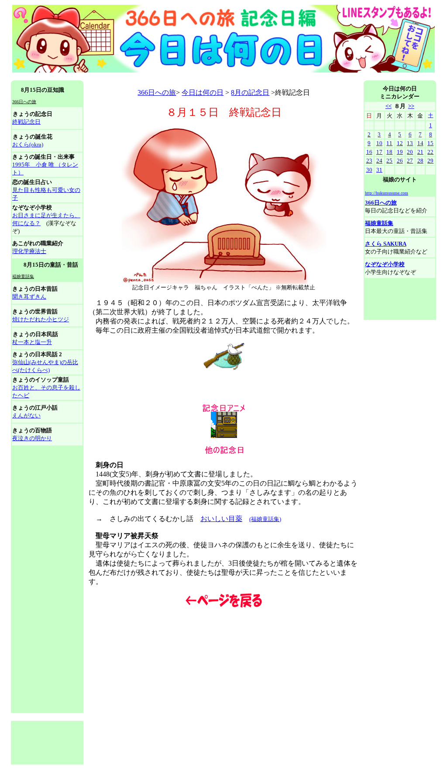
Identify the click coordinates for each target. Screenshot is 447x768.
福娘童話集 (379, 223)
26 (400, 160)
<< (388, 106)
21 (420, 152)
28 (420, 160)
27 (410, 160)
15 (430, 143)
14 (420, 143)
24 (379, 160)
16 (369, 152)
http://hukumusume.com (386, 193)
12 (400, 143)
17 (379, 152)
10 (379, 143)
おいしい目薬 (221, 518)
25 (389, 160)
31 (379, 170)
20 (410, 152)
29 (430, 160)
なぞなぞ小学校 (385, 264)
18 (389, 152)
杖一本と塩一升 (32, 342)
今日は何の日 (203, 92)
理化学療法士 (29, 251)
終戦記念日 (26, 121)
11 (389, 143)
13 (410, 143)
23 (369, 160)
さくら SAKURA (385, 243)
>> (411, 106)
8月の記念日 (250, 92)
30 (369, 170)
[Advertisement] (170, 77)
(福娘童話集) (265, 519)
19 (400, 152)
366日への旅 (157, 92)
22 (430, 152)
